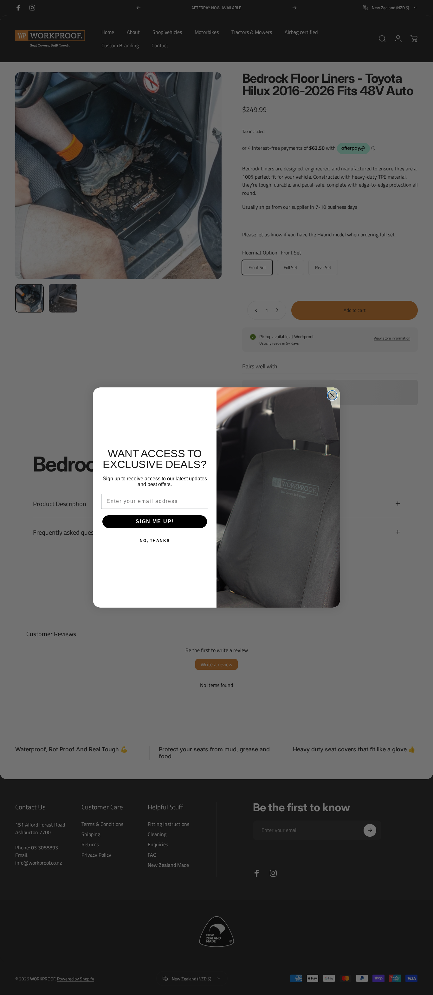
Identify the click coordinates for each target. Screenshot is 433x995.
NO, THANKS (155, 540)
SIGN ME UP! (155, 521)
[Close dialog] (332, 395)
